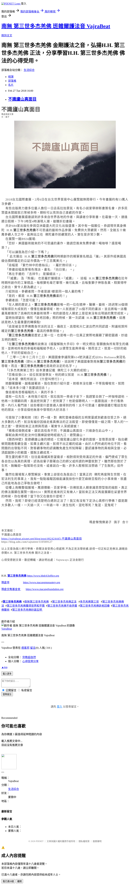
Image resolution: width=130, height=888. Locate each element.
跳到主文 (6, 35)
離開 (19, 881)
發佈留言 (7, 694)
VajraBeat (6, 628)
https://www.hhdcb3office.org (43, 575)
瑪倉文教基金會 (10, 589)
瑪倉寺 (5, 582)
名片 (11, 84)
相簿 (11, 76)
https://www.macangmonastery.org (41, 582)
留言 (33, 647)
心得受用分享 (30, 661)
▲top (4, 667)
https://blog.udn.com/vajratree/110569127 (26, 541)
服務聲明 (97, 841)
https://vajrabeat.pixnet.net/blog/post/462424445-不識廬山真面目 (41, 538)
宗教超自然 (29, 657)
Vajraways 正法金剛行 (70, 559)
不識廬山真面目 (22, 99)
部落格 (12, 80)
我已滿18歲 (8, 881)
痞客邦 (25, 647)
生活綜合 (29, 70)
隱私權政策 (84, 841)
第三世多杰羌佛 (24, 552)
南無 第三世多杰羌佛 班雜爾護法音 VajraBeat (55, 26)
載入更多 (7, 673)
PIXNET (40, 841)
